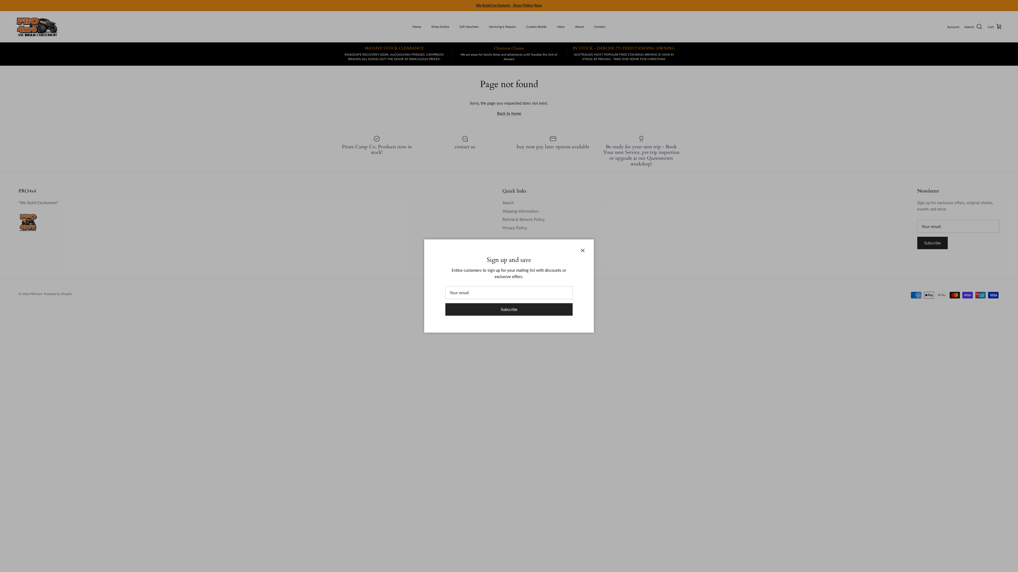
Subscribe (509, 309)
